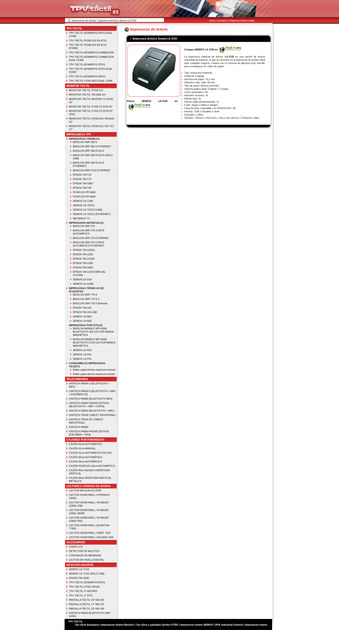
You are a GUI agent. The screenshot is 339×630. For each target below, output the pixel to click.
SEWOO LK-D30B (83, 283)
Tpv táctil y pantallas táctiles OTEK (157, 624)
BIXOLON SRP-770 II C (86, 299)
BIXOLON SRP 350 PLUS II (88, 150)
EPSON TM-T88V (83, 183)
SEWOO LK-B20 (82, 316)
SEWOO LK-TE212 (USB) (87, 209)
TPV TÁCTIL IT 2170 (80, 595)
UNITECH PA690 (78, 427)
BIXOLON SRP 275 (84, 226)
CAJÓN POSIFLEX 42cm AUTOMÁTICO (92, 466)
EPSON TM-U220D (84, 258)
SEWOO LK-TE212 (84, 205)
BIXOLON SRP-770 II (85, 294)
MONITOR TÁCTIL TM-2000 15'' (87, 94)
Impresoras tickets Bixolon (117, 624)
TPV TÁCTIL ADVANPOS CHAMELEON (91, 52)
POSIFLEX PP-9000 (84, 196)
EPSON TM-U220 (83, 254)
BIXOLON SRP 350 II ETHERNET (92, 146)
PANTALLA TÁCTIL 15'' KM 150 (86, 599)
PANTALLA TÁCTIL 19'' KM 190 (86, 608)
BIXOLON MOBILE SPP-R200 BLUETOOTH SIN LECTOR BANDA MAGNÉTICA (93, 331)
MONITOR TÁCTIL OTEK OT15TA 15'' (91, 106)
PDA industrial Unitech (229, 624)
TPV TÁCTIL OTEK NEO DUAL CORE (91, 80)
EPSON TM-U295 (83, 263)
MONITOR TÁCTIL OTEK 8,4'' (86, 90)
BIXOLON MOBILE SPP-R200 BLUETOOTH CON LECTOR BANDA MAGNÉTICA (94, 342)
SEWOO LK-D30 (82, 279)
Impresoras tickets (255, 624)
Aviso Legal (247, 20)
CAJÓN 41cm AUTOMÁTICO (85, 444)
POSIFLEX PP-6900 (84, 192)
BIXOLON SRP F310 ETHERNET (92, 170)
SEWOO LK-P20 (82, 350)
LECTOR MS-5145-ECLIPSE (85, 490)
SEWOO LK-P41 (82, 358)
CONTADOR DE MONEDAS (85, 555)
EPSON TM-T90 (82, 187)
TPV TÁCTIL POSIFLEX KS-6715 (88, 40)
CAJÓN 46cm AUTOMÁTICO (85, 461)
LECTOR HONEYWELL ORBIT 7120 (89, 532)
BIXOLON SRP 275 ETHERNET (91, 238)
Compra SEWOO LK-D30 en (201, 49)
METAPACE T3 (81, 218)
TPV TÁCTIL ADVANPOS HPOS (87, 76)
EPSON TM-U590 (79, 578)
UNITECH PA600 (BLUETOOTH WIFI (90, 398)
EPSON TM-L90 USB (85, 312)
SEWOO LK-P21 (82, 354)
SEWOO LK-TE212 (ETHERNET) (92, 214)
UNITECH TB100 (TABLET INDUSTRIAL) (92, 415)
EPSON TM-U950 (83, 267)
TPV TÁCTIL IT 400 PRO (83, 591)
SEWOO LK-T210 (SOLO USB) (86, 573)
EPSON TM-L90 (82, 307)
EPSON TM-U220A (84, 250)
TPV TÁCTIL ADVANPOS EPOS (87, 582)
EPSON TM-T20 (82, 174)
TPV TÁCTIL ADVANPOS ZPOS (87, 64)
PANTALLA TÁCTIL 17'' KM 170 (86, 604)
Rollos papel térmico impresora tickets (94, 369)
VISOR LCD (76, 546)
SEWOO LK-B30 (82, 320)
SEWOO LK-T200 (83, 201)
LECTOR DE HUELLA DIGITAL (86, 559)
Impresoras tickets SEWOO (197, 624)
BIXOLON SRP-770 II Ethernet (90, 303)
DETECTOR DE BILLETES (84, 551)
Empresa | (235, 20)
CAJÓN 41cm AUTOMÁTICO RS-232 (90, 452)
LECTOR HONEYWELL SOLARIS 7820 (91, 537)
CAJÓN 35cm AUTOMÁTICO (85, 457)
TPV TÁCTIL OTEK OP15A (84, 586)
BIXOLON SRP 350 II (85, 142)
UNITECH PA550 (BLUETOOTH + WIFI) (91, 410)
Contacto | (223, 20)
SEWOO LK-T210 (79, 569)
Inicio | (212, 20)
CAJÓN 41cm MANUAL (82, 448)
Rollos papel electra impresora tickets (94, 374)
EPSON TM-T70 (82, 179)
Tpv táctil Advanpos (87, 624)
